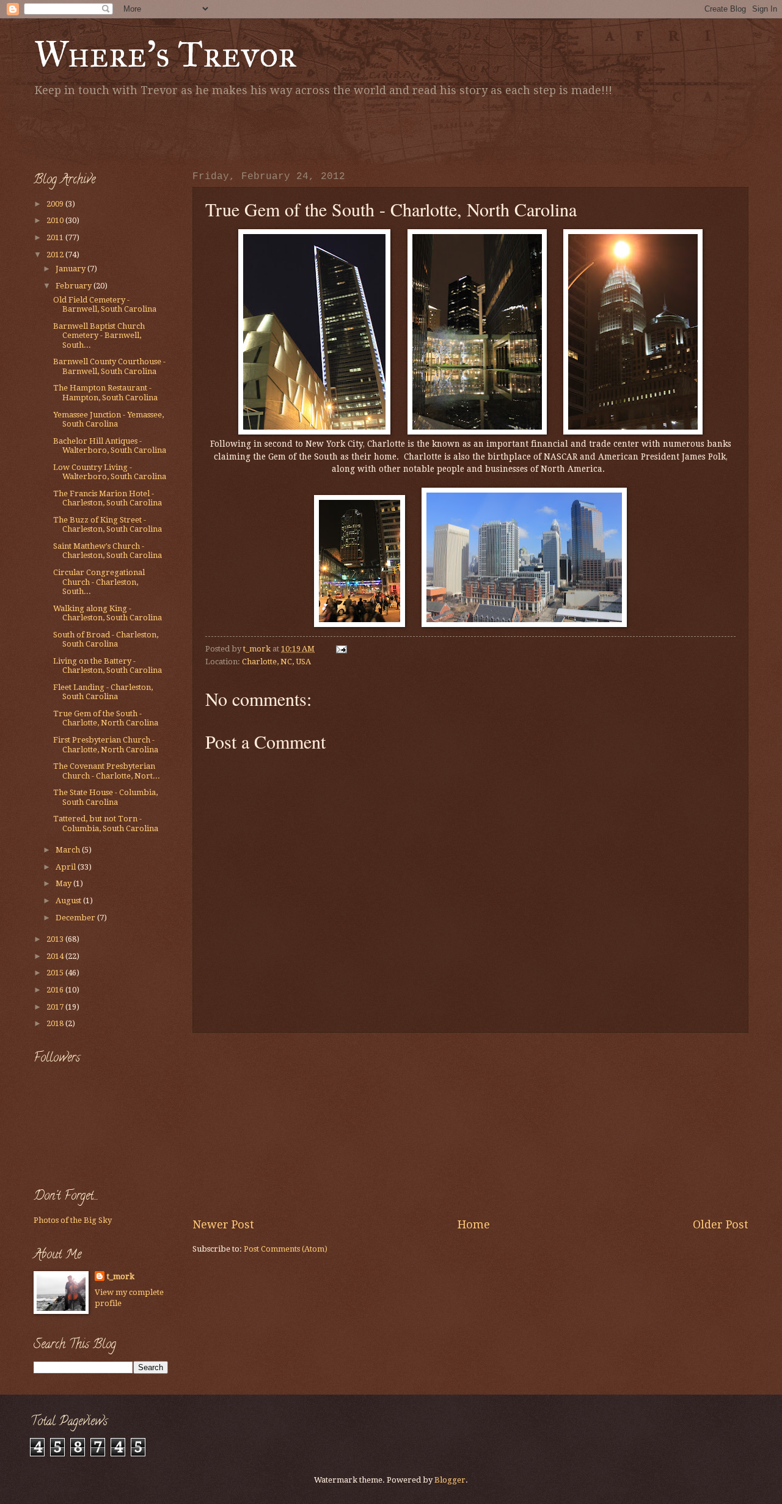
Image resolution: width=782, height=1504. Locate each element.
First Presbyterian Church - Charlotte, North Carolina (105, 744)
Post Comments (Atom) (285, 1248)
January (71, 268)
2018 (55, 1023)
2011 (55, 237)
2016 (55, 989)
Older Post (720, 1224)
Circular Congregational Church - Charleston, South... (99, 582)
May (64, 883)
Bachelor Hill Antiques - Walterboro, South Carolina (109, 445)
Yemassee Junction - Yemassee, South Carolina (108, 419)
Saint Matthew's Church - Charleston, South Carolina (107, 550)
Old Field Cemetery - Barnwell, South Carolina (104, 304)
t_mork (120, 1276)
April (67, 866)
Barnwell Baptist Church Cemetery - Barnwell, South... (99, 335)
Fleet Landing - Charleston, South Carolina (103, 692)
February (74, 285)
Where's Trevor (165, 54)
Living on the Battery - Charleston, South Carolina (107, 665)
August (69, 900)
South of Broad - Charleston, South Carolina (105, 639)
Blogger (450, 1479)
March (69, 849)
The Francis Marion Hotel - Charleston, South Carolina (107, 498)
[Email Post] (340, 648)
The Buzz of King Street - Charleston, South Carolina (107, 524)
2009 (55, 203)
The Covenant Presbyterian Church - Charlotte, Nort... (106, 770)
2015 (55, 972)
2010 (55, 220)
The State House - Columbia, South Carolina (105, 797)
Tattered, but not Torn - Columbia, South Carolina (105, 823)
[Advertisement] (177, 131)
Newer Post (223, 1224)
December (76, 917)
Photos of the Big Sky (73, 1220)
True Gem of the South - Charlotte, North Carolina (105, 718)
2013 (55, 939)
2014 (55, 956)
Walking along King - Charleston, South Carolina (107, 613)
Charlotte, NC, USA (276, 661)
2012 (55, 254)
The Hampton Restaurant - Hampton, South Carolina (105, 392)
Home (474, 1224)
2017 (55, 1006)
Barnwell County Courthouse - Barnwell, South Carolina (109, 366)
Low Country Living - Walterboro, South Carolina (109, 472)
